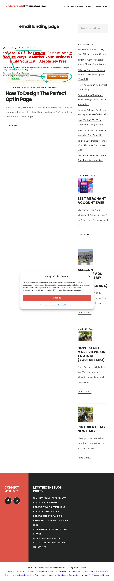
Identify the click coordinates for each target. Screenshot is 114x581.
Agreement (39, 575)
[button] (89, 276)
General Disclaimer (28, 571)
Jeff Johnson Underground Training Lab (26, 6)
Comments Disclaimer (56, 575)
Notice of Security (25, 575)
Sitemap (105, 575)
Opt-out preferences (48, 305)
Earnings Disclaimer (48, 571)
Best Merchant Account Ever (92, 200)
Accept (57, 297)
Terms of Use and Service (70, 571)
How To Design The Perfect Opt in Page (36, 96)
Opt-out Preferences (90, 575)
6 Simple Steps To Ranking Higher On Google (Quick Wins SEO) (91, 74)
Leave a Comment (47, 87)
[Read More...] (84, 234)
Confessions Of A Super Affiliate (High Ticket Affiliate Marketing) (93, 99)
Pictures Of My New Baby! (92, 429)
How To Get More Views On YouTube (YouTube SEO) (92, 354)
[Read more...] (12, 125)
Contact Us (73, 575)
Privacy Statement (65, 305)
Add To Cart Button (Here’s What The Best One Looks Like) (92, 145)
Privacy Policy (12, 571)
